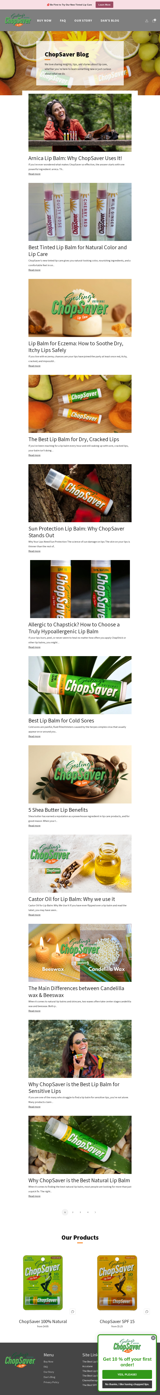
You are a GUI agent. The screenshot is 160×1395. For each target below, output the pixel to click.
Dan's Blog (110, 20)
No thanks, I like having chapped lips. (127, 1384)
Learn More (104, 4)
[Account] (146, 20)
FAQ (63, 20)
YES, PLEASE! (127, 1374)
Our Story (83, 20)
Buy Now (44, 20)
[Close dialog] (153, 1338)
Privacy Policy (51, 1382)
